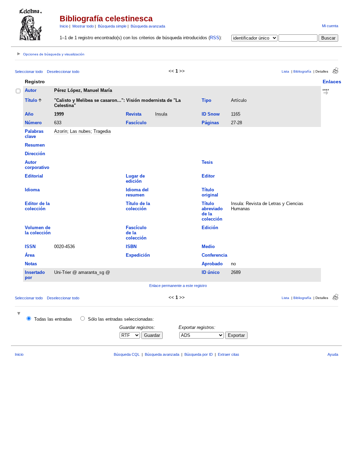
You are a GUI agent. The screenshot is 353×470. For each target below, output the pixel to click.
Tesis (207, 162)
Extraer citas (228, 354)
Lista (285, 71)
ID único (211, 272)
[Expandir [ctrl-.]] (19, 314)
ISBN (131, 246)
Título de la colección (138, 206)
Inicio (64, 26)
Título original (210, 192)
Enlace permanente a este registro (178, 286)
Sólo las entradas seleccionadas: (121, 319)
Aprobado (212, 263)
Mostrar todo (83, 26)
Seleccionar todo (29, 72)
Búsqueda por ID (198, 354)
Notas (31, 263)
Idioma (32, 189)
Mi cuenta (330, 26)
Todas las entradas (53, 319)
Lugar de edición (135, 178)
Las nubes (80, 131)
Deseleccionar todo (63, 72)
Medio (208, 246)
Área (29, 255)
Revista (133, 114)
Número (33, 122)
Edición (210, 227)
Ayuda (332, 354)
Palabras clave (34, 134)
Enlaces (332, 81)
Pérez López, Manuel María (83, 90)
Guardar (152, 335)
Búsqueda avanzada (148, 26)
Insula (161, 114)
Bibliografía (302, 71)
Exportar (236, 335)
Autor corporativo (37, 165)
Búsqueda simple (112, 26)
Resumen (35, 145)
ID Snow (211, 114)
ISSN (30, 246)
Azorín (60, 131)
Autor (31, 90)
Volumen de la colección (38, 230)
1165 (235, 114)
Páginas (210, 122)
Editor (208, 176)
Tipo (206, 100)
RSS (214, 37)
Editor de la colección (37, 206)
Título (31, 100)
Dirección (35, 153)
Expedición (138, 255)
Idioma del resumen (137, 192)
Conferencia (214, 255)
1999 (59, 114)
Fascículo (136, 122)
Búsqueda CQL (127, 354)
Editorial (34, 176)
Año (29, 114)
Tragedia (102, 131)
